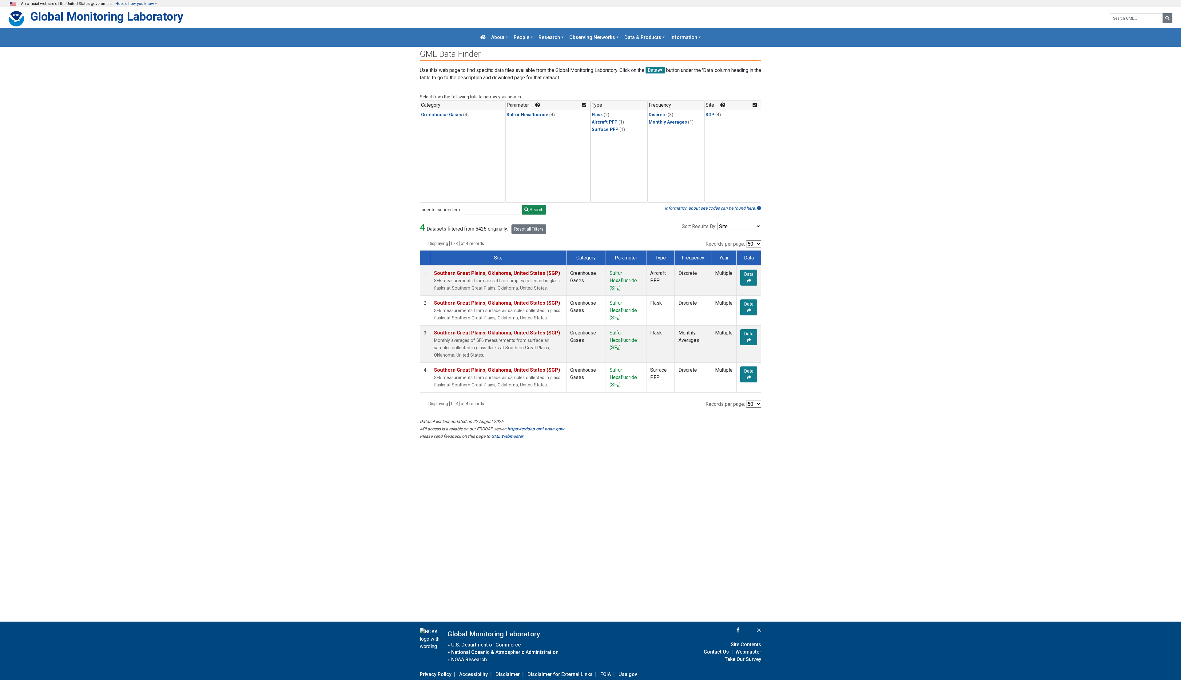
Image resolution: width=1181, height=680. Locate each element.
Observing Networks (592, 37)
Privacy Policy (435, 674)
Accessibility (473, 674)
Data (749, 274)
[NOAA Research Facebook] (730, 630)
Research (549, 37)
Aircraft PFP (605, 122)
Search (536, 209)
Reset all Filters (528, 229)
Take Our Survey (743, 659)
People (521, 37)
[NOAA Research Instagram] (751, 630)
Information (683, 37)
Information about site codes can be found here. (711, 208)
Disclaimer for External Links (560, 674)
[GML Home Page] (483, 37)
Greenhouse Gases (441, 114)
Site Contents (746, 644)
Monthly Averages (668, 122)
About (497, 37)
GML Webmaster (507, 436)
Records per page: (725, 244)
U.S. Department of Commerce (486, 645)
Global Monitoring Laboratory (106, 16)
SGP (710, 114)
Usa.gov (627, 674)
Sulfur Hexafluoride (527, 114)
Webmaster (748, 652)
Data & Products (642, 37)
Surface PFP (605, 129)
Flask (597, 114)
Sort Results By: (699, 226)
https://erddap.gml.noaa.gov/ (535, 428)
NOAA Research (469, 659)
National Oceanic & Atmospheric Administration (505, 652)
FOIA (605, 674)
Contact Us (716, 652)
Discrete (658, 114)
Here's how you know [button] (134, 3)
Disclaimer (507, 674)
